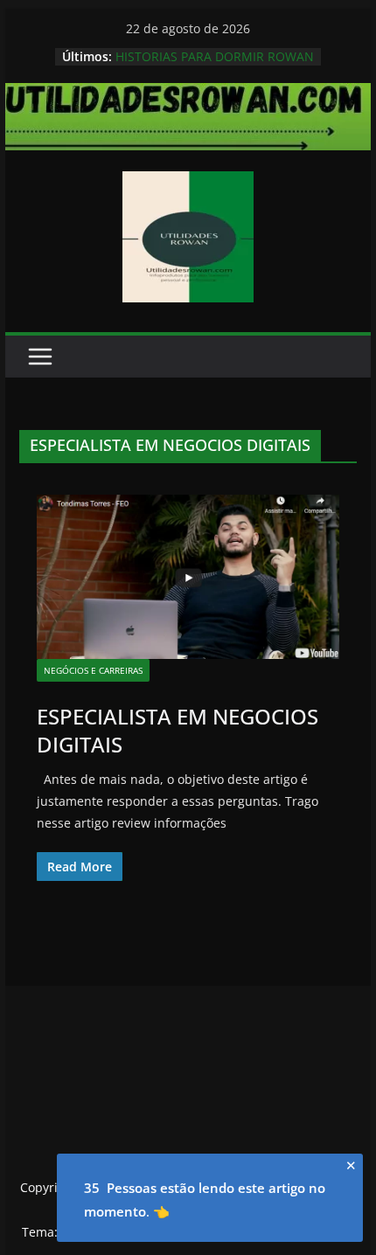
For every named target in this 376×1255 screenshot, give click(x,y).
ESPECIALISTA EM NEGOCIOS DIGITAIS (177, 730)
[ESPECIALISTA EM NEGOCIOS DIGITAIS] (187, 577)
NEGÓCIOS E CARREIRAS (93, 670)
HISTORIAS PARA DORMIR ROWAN (214, 56)
